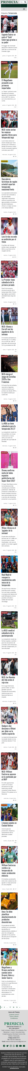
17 (10, 1007)
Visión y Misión (14, 1016)
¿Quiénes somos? (14, 1014)
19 (17, 1007)
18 (13, 1007)
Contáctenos (14, 1018)
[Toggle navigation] (24, 9)
